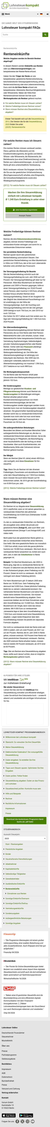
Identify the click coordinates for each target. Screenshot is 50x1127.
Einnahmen (29, 461)
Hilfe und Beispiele (13, 794)
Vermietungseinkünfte (14, 908)
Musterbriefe (7, 1041)
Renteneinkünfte (10, 48)
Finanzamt (28, 347)
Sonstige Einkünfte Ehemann (17, 898)
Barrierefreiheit (8, 1081)
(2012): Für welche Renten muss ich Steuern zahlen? (24, 185)
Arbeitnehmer (27, 555)
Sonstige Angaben (12, 923)
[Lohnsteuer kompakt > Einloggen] (47, 14)
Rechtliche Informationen (15, 803)
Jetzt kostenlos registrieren (26, 210)
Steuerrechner (7, 1037)
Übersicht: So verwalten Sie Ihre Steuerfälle (22, 742)
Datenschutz (7, 1077)
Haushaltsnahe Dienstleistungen (18, 859)
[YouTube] (33, 1121)
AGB (3, 1073)
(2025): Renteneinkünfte (15, 127)
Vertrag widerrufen (10, 1093)
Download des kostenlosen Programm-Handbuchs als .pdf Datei (25, 820)
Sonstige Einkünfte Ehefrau (16, 903)
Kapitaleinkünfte (12, 869)
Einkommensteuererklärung (29, 239)
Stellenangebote (8, 1059)
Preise (4, 1085)
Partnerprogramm (9, 1055)
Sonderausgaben (10, 394)
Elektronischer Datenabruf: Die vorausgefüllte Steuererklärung (24, 753)
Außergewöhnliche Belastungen (18, 918)
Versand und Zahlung (11, 1089)
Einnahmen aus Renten (16, 893)
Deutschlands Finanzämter (13, 1033)
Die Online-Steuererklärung (18, 8)
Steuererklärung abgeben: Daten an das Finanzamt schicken (24, 782)
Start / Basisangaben (14, 844)
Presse (8, 813)
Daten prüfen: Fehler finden (16, 776)
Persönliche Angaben (14, 849)
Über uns (5, 1046)
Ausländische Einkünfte (15, 884)
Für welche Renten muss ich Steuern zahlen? (23, 103)
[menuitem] (39, 14)
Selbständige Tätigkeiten (15, 874)
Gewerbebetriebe (12, 879)
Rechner (8, 799)
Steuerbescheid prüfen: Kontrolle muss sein (23, 789)
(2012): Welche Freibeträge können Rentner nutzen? (24, 488)
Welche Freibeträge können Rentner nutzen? (23, 106)
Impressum (10, 808)
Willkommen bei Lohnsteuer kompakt (20, 737)
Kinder (8, 854)
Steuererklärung (37, 506)
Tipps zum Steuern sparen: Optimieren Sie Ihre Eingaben (24, 769)
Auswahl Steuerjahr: (12, 834)
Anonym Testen (25, 216)
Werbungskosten (10, 657)
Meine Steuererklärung (14, 747)
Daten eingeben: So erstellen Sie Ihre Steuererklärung (20, 761)
